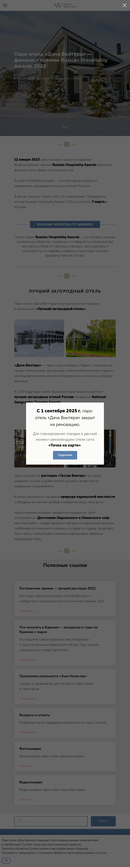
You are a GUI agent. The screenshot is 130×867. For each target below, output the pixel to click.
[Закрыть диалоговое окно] (124, 5)
